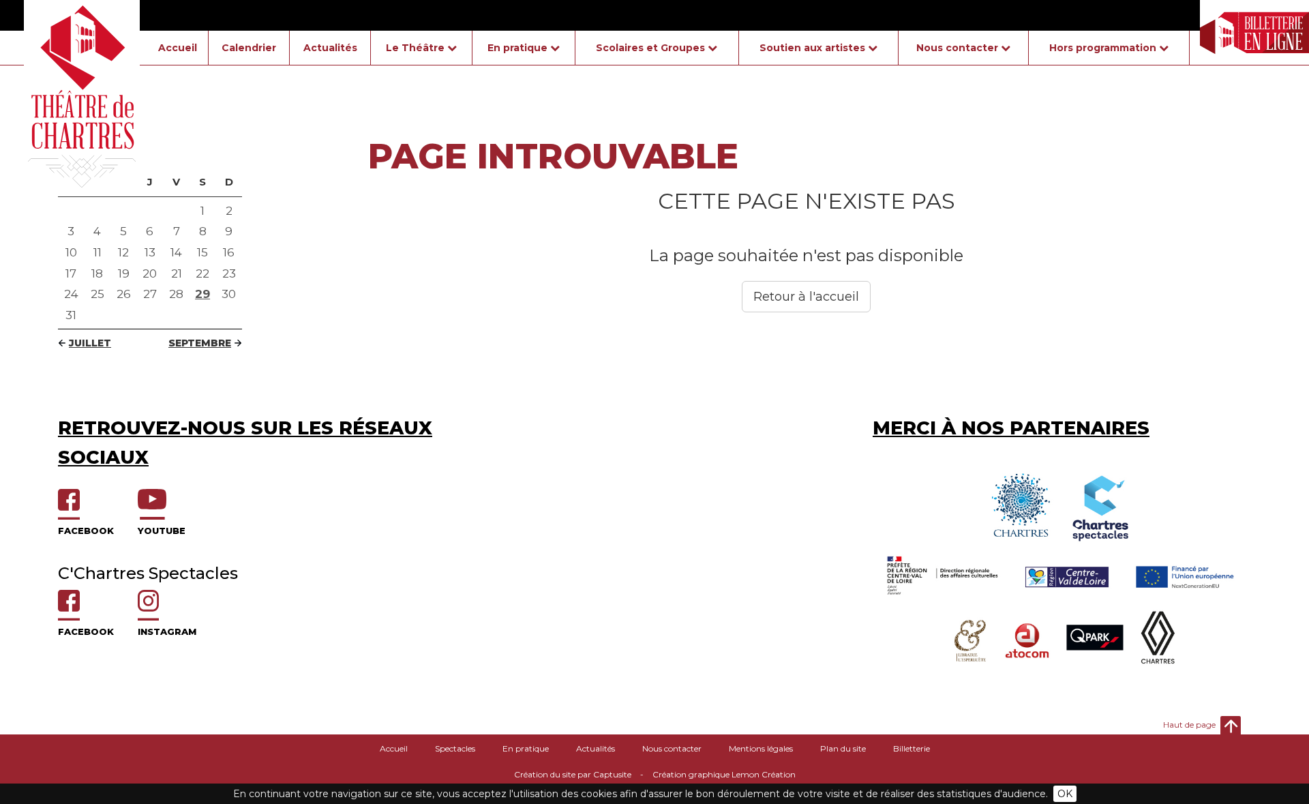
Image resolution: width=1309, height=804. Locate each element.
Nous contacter (672, 748)
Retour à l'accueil (806, 296)
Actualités (330, 48)
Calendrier (249, 48)
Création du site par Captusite (572, 774)
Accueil (177, 48)
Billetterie (911, 748)
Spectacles (455, 748)
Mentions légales (761, 748)
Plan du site (843, 748)
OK (1064, 794)
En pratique (525, 748)
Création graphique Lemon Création (724, 774)
